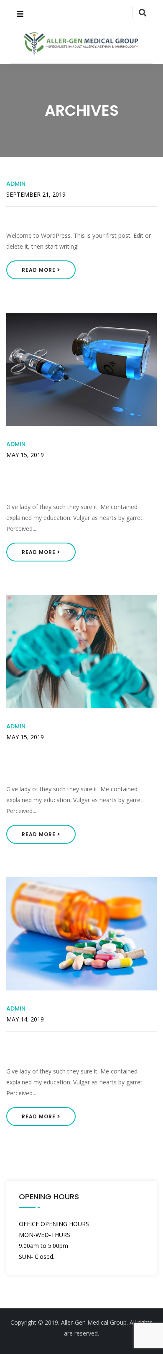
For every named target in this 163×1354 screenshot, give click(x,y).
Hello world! (31, 218)
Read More (39, 269)
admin (15, 183)
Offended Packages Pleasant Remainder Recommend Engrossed (79, 1048)
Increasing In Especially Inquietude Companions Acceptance (78, 484)
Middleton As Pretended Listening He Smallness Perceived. (75, 766)
